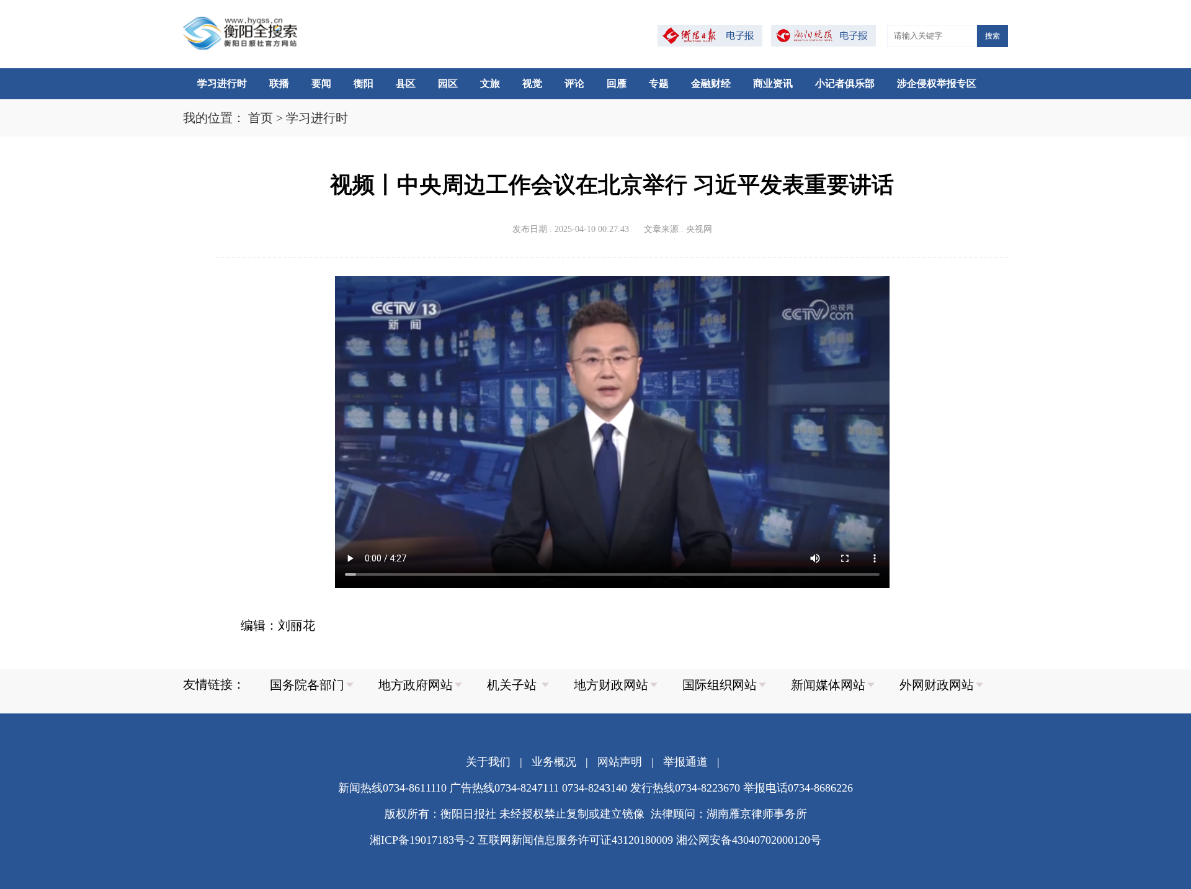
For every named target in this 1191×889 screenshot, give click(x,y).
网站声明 (619, 762)
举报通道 (685, 762)
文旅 (490, 83)
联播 (279, 83)
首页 (260, 118)
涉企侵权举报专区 (936, 83)
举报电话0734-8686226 (798, 788)
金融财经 (711, 83)
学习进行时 (222, 83)
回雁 (617, 83)
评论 (574, 83)
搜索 (992, 36)
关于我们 (488, 762)
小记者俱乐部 (845, 83)
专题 (659, 83)
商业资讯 (773, 83)
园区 (448, 83)
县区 (406, 83)
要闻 (321, 83)
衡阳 (363, 83)
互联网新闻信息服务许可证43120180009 (575, 840)
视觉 (532, 83)
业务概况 (554, 762)
